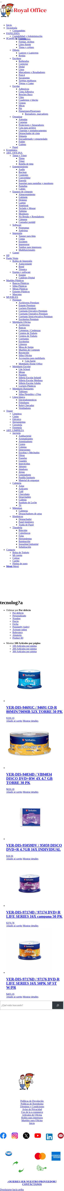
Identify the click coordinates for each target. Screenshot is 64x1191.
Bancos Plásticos (20, 283)
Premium (16, 300)
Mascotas (17, 294)
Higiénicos (17, 516)
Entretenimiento (20, 166)
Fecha (15, 624)
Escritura (16, 58)
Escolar (16, 86)
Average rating (19, 629)
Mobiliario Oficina (21, 322)
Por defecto (18, 613)
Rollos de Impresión (22, 261)
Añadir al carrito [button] (14, 721)
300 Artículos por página (24, 651)
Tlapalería (17, 527)
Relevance (17, 632)
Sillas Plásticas (19, 286)
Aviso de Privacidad (32, 1109)
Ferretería (17, 427)
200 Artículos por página (24, 648)
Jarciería (16, 433)
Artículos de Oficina (32, 1115)
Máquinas (17, 508)
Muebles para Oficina (32, 1120)
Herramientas (18, 422)
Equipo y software (21, 272)
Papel (15, 147)
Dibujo (15, 50)
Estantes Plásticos (21, 291)
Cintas (15, 416)
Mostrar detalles (30, 721)
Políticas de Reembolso (32, 1103)
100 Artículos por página (24, 646)
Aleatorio (17, 635)
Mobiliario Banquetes (23, 388)
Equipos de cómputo (22, 191)
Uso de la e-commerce (32, 1112)
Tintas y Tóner (19, 155)
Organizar (17, 116)
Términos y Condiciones (32, 1106)
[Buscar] (57, 1005)
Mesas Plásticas (20, 288)
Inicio (32, 1123)
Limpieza (17, 413)
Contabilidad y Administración (27, 36)
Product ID (17, 638)
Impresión (17, 233)
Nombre (16, 618)
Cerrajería (17, 424)
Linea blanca (18, 397)
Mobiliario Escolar (21, 366)
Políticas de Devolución (32, 1101)
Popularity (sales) (20, 626)
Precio (15, 621)
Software (16, 225)
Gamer (15, 252)
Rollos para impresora (32, 1117)
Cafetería (16, 483)
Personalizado (19, 615)
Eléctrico (16, 419)
